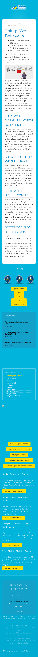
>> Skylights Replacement (14, 491)
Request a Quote (14, 599)
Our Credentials (11, 383)
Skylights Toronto (19, 455)
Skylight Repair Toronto (19, 444)
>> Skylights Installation (14, 518)
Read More (8, 326)
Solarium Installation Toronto (19, 460)
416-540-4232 (22, 619)
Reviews (9, 387)
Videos (32, 616)
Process (24, 616)
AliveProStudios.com (28, 651)
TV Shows (10, 385)
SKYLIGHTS (32, 619)
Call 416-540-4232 (19, 302)
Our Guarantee (11, 381)
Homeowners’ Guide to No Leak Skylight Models (16, 333)
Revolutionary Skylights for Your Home (17, 323)
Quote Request (19, 289)
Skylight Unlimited (11, 372)
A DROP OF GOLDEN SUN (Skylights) (18, 342)
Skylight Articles (11, 394)
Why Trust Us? (11, 379)
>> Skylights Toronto (12, 568)
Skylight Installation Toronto (19, 449)
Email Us (19, 294)
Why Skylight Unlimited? (14, 376)
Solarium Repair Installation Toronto (19, 466)
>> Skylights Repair (12, 545)
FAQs (5, 616)
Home (6, 23)
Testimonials (11, 389)
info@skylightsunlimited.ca (19, 601)
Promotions (14, 616)
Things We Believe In (13, 396)
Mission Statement (13, 391)
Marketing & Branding (10, 651)
